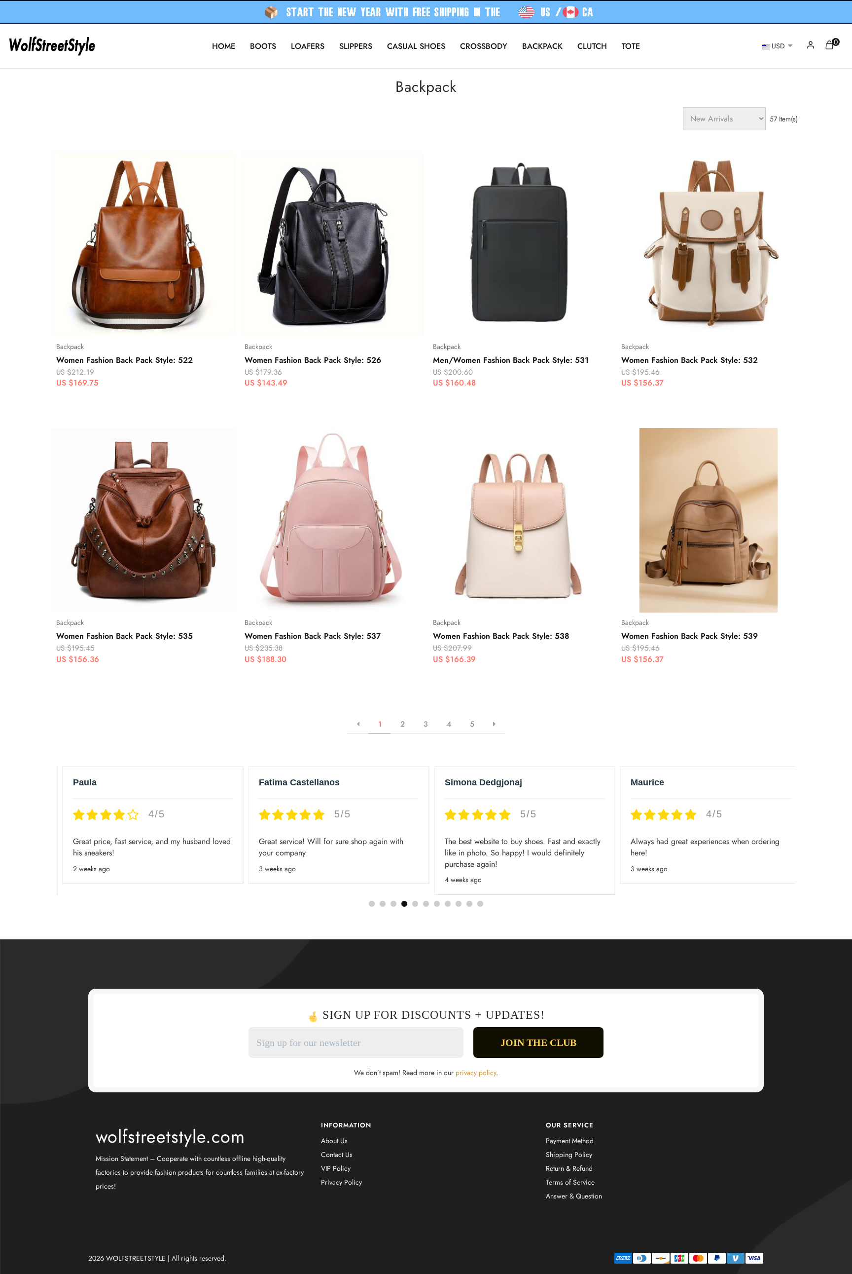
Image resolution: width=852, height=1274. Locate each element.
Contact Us (337, 1154)
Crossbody (483, 46)
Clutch (592, 46)
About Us (334, 1141)
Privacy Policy (341, 1182)
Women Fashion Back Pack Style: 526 (313, 360)
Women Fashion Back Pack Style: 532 (689, 360)
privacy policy (476, 1073)
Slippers (355, 46)
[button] (371, 903)
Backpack (542, 46)
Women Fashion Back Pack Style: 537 (313, 636)
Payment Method (570, 1141)
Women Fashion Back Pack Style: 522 (124, 360)
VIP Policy (336, 1168)
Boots (263, 46)
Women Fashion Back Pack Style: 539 (689, 636)
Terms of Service (570, 1182)
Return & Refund (569, 1168)
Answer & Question (574, 1196)
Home (223, 46)
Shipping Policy (569, 1154)
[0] (829, 47)
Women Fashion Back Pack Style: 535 (124, 636)
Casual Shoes (416, 46)
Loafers (307, 46)
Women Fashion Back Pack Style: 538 (501, 636)
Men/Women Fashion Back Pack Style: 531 (511, 360)
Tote (631, 46)
